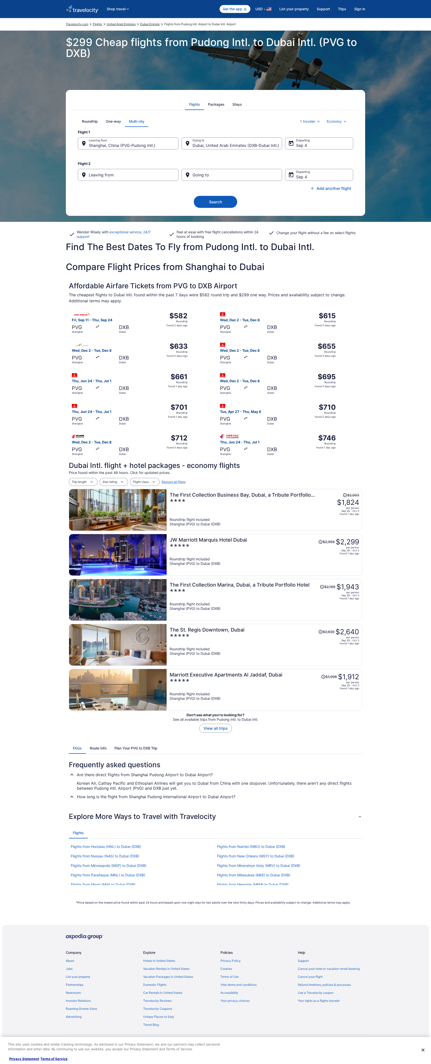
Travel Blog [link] (151, 1025)
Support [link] (303, 961)
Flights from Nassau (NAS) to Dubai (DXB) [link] (105, 856)
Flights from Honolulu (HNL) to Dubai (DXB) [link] (106, 846)
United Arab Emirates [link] (121, 24)
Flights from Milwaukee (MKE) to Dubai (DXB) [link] (253, 875)
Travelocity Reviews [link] (157, 1001)
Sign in (359, 9)
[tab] (194, 104)
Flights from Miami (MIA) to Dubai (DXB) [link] (103, 884)
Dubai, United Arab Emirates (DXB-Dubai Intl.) (236, 145)
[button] (215, 816)
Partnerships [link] (74, 985)
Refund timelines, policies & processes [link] (324, 985)
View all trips (216, 728)
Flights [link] (97, 24)
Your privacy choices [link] (235, 1001)
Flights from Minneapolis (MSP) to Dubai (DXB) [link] (108, 865)
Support (323, 9)
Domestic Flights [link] (154, 985)
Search (215, 201)
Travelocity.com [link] (77, 24)
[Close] (423, 1050)
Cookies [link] (226, 969)
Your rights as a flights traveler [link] (319, 1001)
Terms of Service (54, 1059)
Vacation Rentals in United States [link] (166, 969)
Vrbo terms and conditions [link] (238, 985)
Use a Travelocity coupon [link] (315, 993)
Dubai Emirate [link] (150, 24)
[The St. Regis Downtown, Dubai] (264, 645)
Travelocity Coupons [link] (157, 1009)
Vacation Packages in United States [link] (168, 977)
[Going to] (232, 175)
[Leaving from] (128, 175)
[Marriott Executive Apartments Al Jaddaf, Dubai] (264, 690)
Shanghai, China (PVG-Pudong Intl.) (122, 145)
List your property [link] (78, 977)
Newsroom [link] (73, 993)
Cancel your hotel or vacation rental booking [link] (329, 969)
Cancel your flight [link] (310, 977)
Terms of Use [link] (229, 977)
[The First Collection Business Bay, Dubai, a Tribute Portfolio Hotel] (264, 510)
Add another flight (334, 188)
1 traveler (307, 121)
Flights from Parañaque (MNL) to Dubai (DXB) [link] (108, 875)
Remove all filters (174, 482)
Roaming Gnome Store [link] (81, 1009)
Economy (334, 121)
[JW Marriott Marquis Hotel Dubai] (264, 555)
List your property (294, 9)
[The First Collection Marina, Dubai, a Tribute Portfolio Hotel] (264, 600)
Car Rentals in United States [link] (162, 993)
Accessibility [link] (229, 993)
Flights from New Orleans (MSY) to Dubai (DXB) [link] (255, 856)
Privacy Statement (24, 1059)
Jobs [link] (69, 969)
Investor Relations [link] (78, 1001)
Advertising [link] (74, 1017)
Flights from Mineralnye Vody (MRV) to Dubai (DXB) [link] (258, 865)
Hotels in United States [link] (159, 961)
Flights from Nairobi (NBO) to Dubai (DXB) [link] (251, 846)
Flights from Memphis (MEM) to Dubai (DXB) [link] (253, 884)
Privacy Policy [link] (230, 961)
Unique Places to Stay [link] (158, 1017)
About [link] (70, 961)
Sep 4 (301, 145)
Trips (342, 9)
